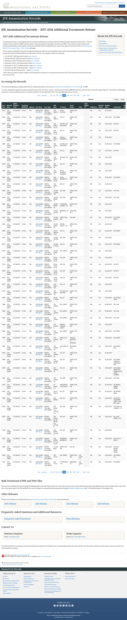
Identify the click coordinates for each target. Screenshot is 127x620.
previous (44, 95)
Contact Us (121, 3)
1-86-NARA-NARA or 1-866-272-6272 (63, 617)
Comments (117, 107)
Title (80, 107)
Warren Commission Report (108, 46)
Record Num (9, 106)
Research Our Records (12, 13)
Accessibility (48, 612)
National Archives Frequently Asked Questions (52, 579)
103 (67, 95)
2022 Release (72, 504)
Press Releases (73, 519)
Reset (122, 99)
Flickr (72, 605)
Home (4, 22)
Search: (90, 99)
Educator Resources (63, 13)
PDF (37, 112)
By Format (6, 578)
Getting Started (48, 576)
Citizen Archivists (100, 3)
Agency (31, 107)
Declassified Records (50, 584)
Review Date (107, 106)
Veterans (26, 587)
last (88, 95)
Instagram (60, 605)
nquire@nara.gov (14, 537)
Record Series (101, 106)
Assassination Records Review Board (110, 52)
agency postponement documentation (42, 499)
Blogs (69, 605)
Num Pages (86, 104)
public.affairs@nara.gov (78, 537)
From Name (72, 106)
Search (122, 6)
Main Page (102, 41)
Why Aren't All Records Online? (52, 589)
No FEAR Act (80, 612)
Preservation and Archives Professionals (31, 581)
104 (71, 95)
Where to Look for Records (52, 587)
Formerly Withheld (25, 106)
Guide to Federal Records (51, 582)
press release (32, 56)
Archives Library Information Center (11, 590)
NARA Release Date (16, 105)
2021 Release (103, 504)
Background (103, 43)
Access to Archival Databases (11, 587)
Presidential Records (9, 585)
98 (51, 95)
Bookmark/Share (111, 3)
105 (74, 95)
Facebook (54, 605)
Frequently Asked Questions (17, 519)
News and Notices (70, 576)
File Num (55, 106)
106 (78, 95)
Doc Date (39, 107)
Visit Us (89, 13)
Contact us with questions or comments (12, 564)
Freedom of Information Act (68, 612)
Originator (93, 107)
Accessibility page (46, 556)
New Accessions (69, 578)
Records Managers (29, 584)
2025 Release (10, 504)
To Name (63, 107)
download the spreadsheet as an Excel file (67, 87)
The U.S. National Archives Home (26, 5)
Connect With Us (63, 603)
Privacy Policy (56, 612)
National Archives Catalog (10, 583)
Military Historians (29, 578)
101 (61, 95)
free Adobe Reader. (22, 555)
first (38, 95)
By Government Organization (11, 581)
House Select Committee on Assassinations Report (108, 49)
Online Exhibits (7, 593)
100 (57, 95)
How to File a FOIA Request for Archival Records (52, 591)
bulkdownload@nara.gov (76, 488)
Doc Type (47, 107)
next (84, 95)
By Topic (5, 576)
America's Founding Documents (114, 13)
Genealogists (27, 576)
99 (54, 95)
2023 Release (41, 504)
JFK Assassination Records (28, 22)
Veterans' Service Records (38, 13)
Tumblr (63, 605)
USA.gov (87, 612)
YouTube (66, 605)
